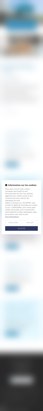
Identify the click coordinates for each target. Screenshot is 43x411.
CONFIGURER (13, 222)
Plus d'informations (12, 217)
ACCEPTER (21, 228)
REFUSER (30, 222)
